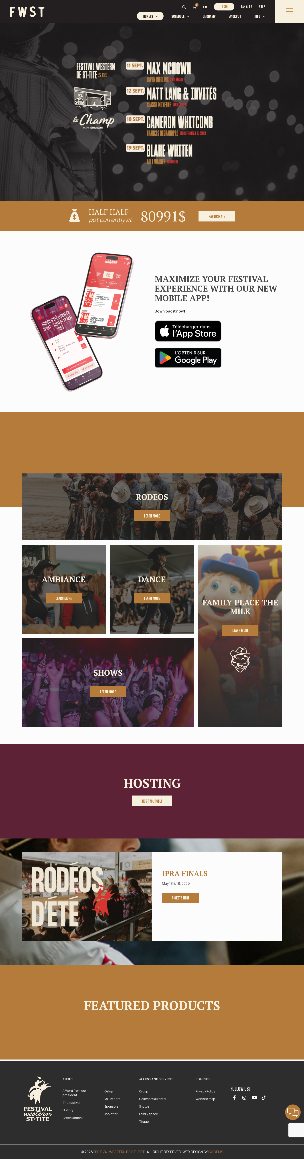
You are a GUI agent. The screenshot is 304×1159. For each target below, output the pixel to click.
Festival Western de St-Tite (119, 1151)
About (68, 1079)
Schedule (177, 16)
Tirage (144, 1121)
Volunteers (112, 1099)
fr (205, 7)
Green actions (73, 1118)
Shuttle (144, 1106)
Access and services (156, 1079)
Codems (215, 1151)
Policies (203, 1079)
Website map (205, 1099)
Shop (262, 7)
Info (257, 16)
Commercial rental (152, 1099)
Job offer (111, 1114)
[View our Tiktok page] (264, 1098)
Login (224, 7)
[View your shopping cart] (195, 6)
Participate (217, 216)
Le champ (209, 16)
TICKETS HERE (180, 897)
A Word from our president (74, 1092)
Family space (148, 1114)
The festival (71, 1102)
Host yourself (152, 801)
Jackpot (235, 16)
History (68, 1110)
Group (143, 1091)
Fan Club (246, 7)
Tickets (147, 16)
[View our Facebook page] (234, 1098)
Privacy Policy (205, 1091)
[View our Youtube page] (254, 1098)
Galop (108, 1091)
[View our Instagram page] (244, 1098)
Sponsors (111, 1106)
